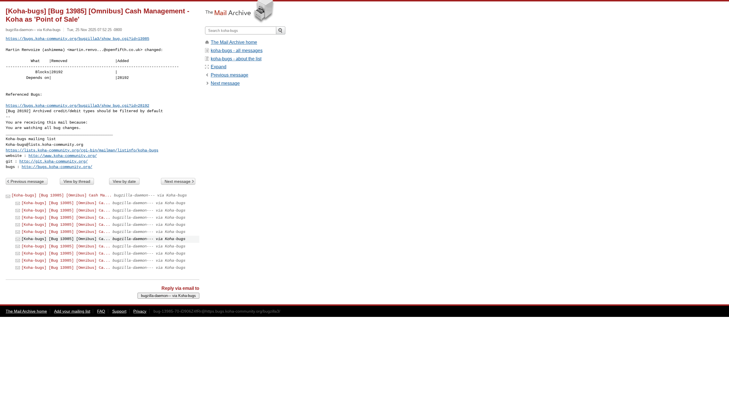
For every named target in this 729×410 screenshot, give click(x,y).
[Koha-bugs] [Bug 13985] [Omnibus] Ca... (65, 203)
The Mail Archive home (234, 42)
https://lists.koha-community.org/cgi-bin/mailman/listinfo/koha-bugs (82, 150)
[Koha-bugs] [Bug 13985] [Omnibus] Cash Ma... (61, 195)
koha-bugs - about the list (236, 58)
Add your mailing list (72, 311)
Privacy (139, 311)
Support (119, 311)
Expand (218, 66)
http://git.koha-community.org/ (53, 161)
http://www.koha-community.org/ (62, 155)
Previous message (27, 181)
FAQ (101, 311)
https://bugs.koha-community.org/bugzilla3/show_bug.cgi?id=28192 (77, 105)
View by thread (77, 181)
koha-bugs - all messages (237, 50)
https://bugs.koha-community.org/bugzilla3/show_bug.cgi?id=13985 (77, 38)
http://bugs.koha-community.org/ (57, 167)
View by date (124, 181)
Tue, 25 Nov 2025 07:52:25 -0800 (94, 30)
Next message (178, 181)
